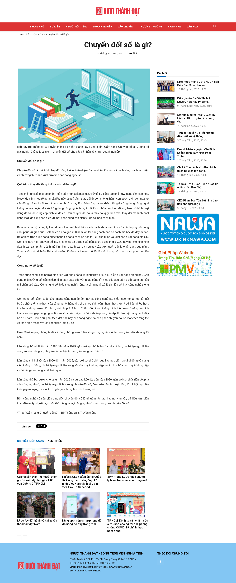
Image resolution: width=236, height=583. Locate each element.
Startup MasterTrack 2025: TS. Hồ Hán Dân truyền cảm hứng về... (196, 118)
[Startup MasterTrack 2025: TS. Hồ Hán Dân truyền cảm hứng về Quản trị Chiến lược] (165, 119)
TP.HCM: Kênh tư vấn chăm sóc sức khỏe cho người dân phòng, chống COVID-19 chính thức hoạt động (127, 526)
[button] (215, 26)
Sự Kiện (55, 26)
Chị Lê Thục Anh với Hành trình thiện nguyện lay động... (196, 169)
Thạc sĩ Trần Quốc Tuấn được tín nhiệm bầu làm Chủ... (197, 185)
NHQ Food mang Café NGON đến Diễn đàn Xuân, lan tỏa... (198, 83)
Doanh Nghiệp (102, 26)
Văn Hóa (192, 26)
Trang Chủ (37, 26)
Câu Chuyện (125, 26)
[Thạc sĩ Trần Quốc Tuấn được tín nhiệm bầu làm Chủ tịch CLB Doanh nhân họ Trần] (165, 188)
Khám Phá (174, 26)
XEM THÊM (55, 440)
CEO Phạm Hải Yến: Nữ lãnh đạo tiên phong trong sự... (197, 202)
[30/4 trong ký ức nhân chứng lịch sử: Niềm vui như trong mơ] (128, 461)
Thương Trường (150, 26)
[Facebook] (160, 561)
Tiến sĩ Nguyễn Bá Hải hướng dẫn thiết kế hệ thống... (195, 134)
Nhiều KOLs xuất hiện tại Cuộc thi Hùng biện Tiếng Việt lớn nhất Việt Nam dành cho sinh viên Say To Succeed (81, 482)
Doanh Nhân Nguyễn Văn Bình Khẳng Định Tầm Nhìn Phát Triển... (196, 153)
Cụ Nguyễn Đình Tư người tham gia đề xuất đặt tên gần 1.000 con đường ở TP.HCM (37, 480)
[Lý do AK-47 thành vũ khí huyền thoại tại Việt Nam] (38, 505)
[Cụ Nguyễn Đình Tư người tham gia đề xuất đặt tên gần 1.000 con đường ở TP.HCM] (38, 461)
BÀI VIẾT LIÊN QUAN (30, 440)
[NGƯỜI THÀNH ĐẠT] (118, 11)
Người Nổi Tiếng (76, 26)
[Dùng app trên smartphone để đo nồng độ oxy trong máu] (83, 505)
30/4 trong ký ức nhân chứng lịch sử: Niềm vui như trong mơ (127, 478)
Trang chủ (23, 34)
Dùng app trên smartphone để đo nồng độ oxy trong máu (81, 522)
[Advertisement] (188, 311)
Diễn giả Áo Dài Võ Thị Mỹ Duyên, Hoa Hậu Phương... (193, 100)
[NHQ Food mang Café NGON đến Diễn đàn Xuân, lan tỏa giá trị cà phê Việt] (165, 86)
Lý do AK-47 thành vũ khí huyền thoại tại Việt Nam (37, 522)
